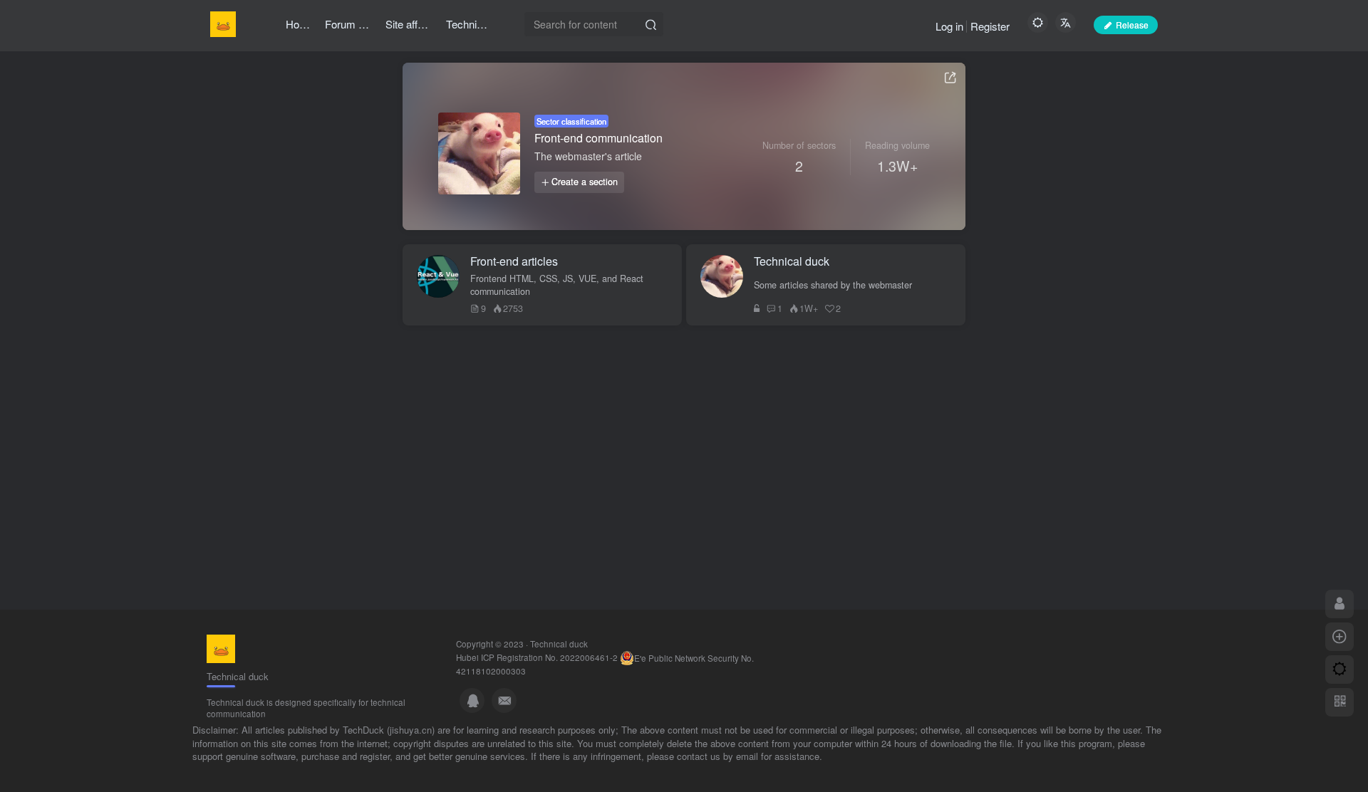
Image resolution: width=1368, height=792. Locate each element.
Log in (949, 26)
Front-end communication (598, 138)
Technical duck (559, 644)
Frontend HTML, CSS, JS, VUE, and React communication (556, 285)
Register (990, 26)
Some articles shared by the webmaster (833, 284)
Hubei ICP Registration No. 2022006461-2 (537, 656)
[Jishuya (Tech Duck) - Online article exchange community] (221, 647)
